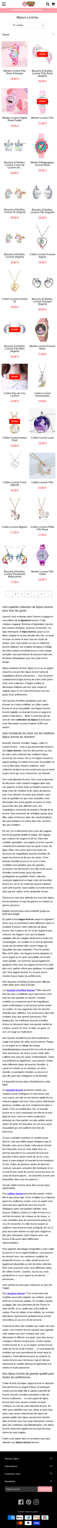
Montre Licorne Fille (42, 118)
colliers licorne (15, 1193)
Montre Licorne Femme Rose (42, 347)
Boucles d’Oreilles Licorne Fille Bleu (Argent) (14, 349)
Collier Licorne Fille (42, 482)
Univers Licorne (31, 1512)
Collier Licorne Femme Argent (42, 255)
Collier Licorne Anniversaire (42, 394)
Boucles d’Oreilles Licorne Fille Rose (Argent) (42, 73)
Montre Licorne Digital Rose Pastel (14, 119)
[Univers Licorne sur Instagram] (36, 1504)
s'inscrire (45, 1489)
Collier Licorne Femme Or (15, 300)
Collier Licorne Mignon (14, 527)
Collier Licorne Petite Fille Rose (42, 528)
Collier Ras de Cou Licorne (14, 394)
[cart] (53, 4)
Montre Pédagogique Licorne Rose (42, 163)
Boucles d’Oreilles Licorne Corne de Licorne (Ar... (14, 165)
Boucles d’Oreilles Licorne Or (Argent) (14, 210)
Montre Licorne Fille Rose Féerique (14, 72)
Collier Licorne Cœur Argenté (14, 483)
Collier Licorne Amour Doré (15, 439)
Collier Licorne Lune (42, 437)
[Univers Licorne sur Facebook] (21, 1504)
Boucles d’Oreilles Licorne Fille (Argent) (42, 211)
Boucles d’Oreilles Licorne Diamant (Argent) (42, 301)
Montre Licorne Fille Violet (42, 572)
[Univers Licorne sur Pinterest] (29, 1504)
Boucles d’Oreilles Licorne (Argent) (14, 255)
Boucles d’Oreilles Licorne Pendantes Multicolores (14, 574)
